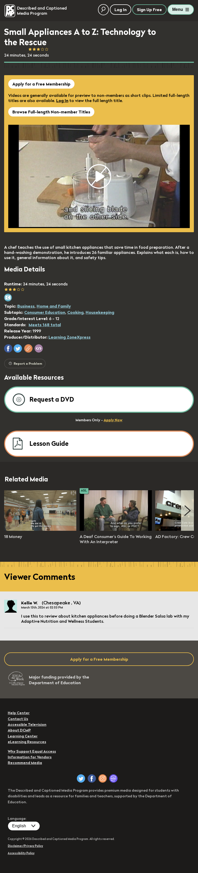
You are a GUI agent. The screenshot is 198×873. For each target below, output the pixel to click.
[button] (8, 348)
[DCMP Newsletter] (113, 778)
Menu (177, 9)
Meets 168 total (45, 324)
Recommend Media (25, 762)
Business (26, 306)
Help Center (19, 713)
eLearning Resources (27, 741)
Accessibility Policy (21, 853)
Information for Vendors (30, 757)
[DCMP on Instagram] (102, 778)
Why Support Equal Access (32, 751)
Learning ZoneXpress (69, 337)
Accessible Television (27, 724)
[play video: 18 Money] (40, 529)
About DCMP (19, 730)
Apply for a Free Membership (41, 84)
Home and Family (54, 306)
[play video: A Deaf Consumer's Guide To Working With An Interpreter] (116, 529)
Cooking (75, 312)
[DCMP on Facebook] (92, 778)
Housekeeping (100, 312)
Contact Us (18, 718)
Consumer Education (44, 312)
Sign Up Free (149, 9)
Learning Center (23, 736)
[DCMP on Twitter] (81, 778)
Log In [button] (120, 9)
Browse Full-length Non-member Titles (51, 111)
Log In (62, 100)
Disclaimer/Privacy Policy (25, 846)
